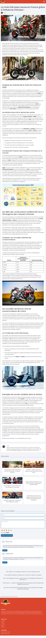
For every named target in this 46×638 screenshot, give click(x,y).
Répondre (5, 550)
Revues (2, 625)
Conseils (3, 623)
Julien (4, 12)
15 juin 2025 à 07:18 (8, 542)
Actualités (3, 620)
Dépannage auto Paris (5, 632)
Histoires (2, 626)
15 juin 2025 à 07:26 (9, 554)
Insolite (2, 622)
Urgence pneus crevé (5, 633)
